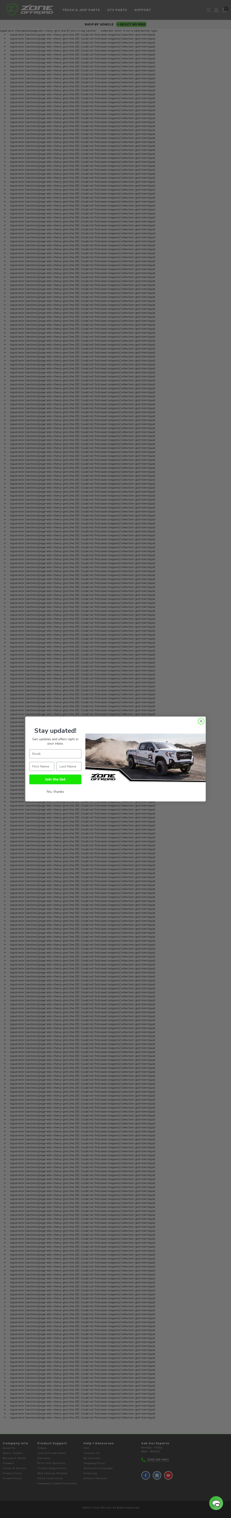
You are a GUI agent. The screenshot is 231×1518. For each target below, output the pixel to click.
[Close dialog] (201, 721)
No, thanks (55, 791)
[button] (216, 1503)
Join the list (55, 779)
